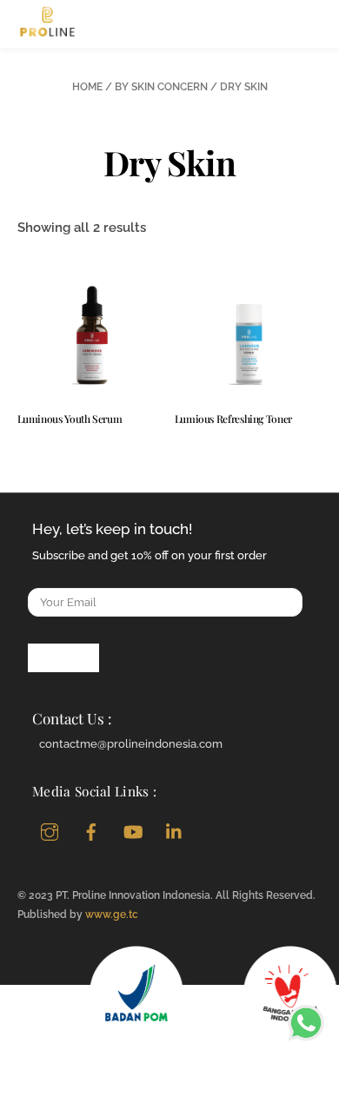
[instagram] (49, 829)
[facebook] (91, 829)
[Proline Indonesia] (47, 30)
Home (87, 87)
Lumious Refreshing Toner (233, 419)
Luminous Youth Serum (70, 419)
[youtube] (133, 829)
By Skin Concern (161, 87)
